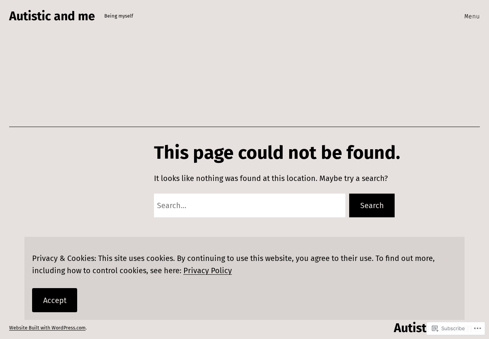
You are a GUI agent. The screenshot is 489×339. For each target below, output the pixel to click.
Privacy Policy (207, 270)
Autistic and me (52, 16)
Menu (472, 16)
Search (372, 205)
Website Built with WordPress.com (47, 328)
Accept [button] (54, 300)
